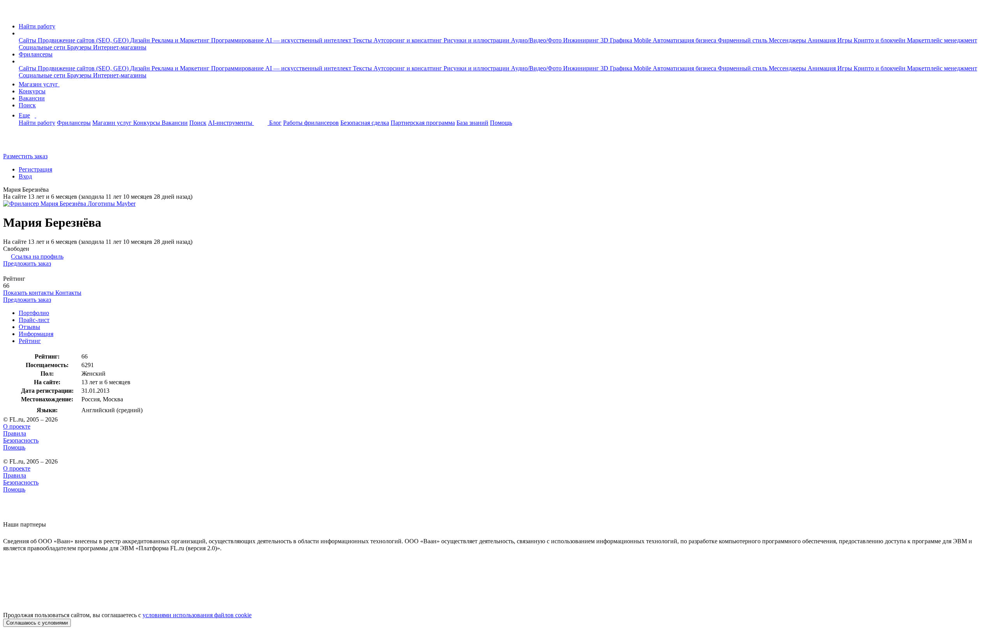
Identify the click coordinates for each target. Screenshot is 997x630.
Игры (845, 40)
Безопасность (21, 440)
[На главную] (10, 13)
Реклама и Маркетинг (181, 40)
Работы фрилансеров (311, 122)
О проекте (16, 426)
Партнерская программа (423, 122)
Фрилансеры (36, 54)
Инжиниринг (582, 40)
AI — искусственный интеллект (309, 40)
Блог (275, 122)
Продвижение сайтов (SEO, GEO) (84, 40)
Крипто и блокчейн (880, 40)
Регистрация (35, 169)
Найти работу (37, 26)
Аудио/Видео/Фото (537, 40)
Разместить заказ (25, 156)
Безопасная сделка (364, 122)
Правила (14, 433)
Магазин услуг (39, 84)
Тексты (363, 40)
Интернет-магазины (119, 47)
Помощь (501, 122)
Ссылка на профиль (37, 256)
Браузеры (80, 47)
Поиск (27, 105)
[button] (21, 33)
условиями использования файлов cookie (197, 615)
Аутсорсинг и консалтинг (408, 40)
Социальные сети (43, 47)
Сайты (28, 40)
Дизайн (140, 40)
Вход (25, 176)
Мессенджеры (788, 40)
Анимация (822, 40)
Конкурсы (32, 91)
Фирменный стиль (743, 40)
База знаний (472, 122)
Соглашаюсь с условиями (37, 623)
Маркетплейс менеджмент (942, 40)
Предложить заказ (27, 263)
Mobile (643, 40)
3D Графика (617, 40)
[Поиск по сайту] (25, 143)
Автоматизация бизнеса (685, 40)
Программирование (238, 40)
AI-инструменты (231, 122)
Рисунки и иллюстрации (477, 40)
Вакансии (32, 98)
